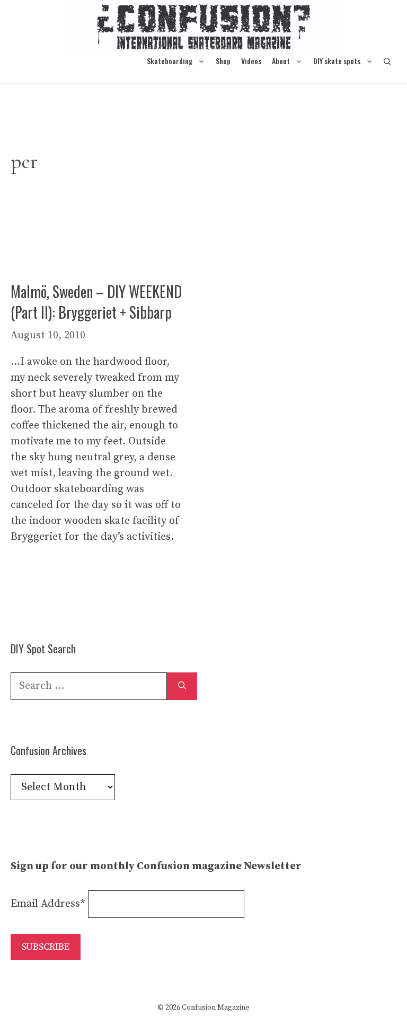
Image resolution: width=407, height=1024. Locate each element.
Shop (223, 60)
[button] (387, 60)
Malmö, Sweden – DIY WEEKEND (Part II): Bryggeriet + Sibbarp (96, 302)
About (281, 60)
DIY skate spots (336, 60)
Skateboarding (169, 60)
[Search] (182, 686)
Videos (251, 60)
